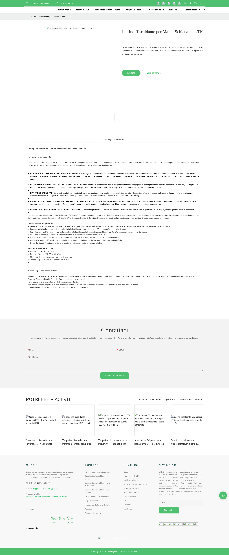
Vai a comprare (154, 73)
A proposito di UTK (131, 476)
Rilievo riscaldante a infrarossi (97, 472)
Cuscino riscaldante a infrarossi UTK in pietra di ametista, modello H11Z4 (184, 442)
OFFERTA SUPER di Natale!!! (190, 399)
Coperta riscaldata (92, 501)
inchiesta (131, 73)
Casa (126, 472)
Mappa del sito (32, 528)
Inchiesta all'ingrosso (132, 480)
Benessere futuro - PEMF (150, 399)
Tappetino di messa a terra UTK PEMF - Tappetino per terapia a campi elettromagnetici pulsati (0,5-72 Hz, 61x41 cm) (113, 442)
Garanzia (127, 505)
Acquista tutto (169, 399)
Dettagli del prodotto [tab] (114, 139)
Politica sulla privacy (132, 488)
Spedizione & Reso (132, 492)
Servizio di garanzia (93, 513)
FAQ (125, 501)
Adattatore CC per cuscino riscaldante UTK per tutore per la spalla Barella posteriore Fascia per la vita (150, 442)
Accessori (89, 509)
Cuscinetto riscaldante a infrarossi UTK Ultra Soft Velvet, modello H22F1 (39, 442)
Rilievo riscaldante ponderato (97, 497)
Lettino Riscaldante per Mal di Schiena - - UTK (52, 17)
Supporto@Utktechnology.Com (42, 3)
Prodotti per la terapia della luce (98, 505)
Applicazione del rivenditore (135, 484)
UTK (28, 17)
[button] (204, 10)
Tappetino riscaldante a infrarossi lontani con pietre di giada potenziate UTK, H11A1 (78, 442)
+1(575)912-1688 (66, 3)
